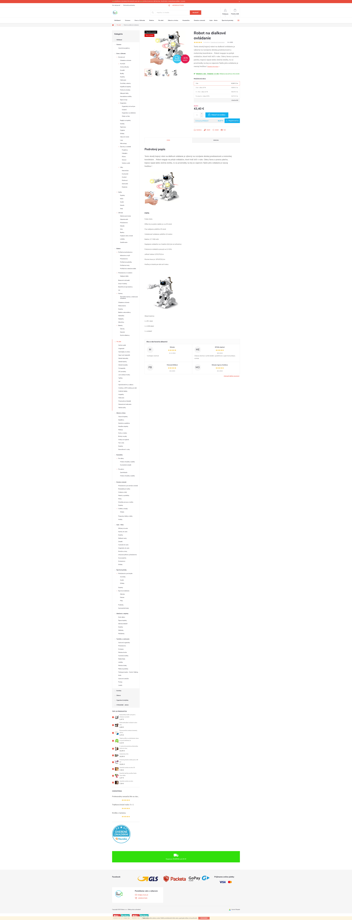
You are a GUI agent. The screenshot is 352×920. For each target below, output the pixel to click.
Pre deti (119, 342)
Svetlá (122, 202)
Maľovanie (121, 398)
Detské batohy (122, 362)
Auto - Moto (120, 525)
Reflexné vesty (122, 538)
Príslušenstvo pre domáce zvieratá (128, 486)
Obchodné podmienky (129, 5)
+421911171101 (142, 898)
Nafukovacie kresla (125, 216)
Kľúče (121, 199)
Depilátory (121, 420)
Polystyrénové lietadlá (124, 401)
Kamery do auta (122, 532)
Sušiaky (122, 124)
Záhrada (120, 213)
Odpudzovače (124, 219)
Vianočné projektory (124, 48)
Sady (121, 208)
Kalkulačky (121, 316)
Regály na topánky (125, 120)
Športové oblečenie (123, 591)
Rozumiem (204, 918)
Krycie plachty (122, 558)
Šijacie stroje (123, 100)
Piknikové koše (122, 652)
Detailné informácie (212, 66)
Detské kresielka (123, 365)
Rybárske (124, 187)
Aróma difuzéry (124, 67)
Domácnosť (121, 57)
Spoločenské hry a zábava (125, 385)
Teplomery (123, 127)
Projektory (125, 150)
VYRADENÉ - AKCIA (122, 705)
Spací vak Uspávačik (124, 355)
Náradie (122, 226)
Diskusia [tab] (216, 140)
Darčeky (118, 691)
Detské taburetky (123, 358)
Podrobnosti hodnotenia (217, 42)
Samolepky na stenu (124, 352)
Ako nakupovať (116, 5)
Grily (121, 229)
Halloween (123, 80)
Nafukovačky (122, 407)
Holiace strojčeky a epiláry (127, 462)
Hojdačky (121, 394)
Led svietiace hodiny (124, 375)
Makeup (120, 430)
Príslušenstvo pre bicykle (125, 573)
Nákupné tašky (124, 93)
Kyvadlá (122, 70)
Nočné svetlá (122, 345)
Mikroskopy (123, 143)
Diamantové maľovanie (124, 404)
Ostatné (124, 110)
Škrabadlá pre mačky (124, 489)
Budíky (122, 73)
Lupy (121, 140)
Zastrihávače (123, 472)
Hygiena (122, 130)
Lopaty (120, 685)
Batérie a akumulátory (124, 312)
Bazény (122, 232)
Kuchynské (125, 174)
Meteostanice (122, 306)
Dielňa (120, 192)
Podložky (120, 605)
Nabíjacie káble (124, 276)
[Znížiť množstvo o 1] (201, 116)
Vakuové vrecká (124, 137)
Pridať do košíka (218, 115)
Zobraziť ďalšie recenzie (231, 376)
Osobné (124, 177)
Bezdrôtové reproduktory (125, 287)
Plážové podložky (123, 669)
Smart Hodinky (122, 284)
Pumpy (120, 682)
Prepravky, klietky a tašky (125, 516)
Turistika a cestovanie (122, 639)
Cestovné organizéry (124, 642)
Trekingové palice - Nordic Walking (128, 672)
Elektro (118, 248)
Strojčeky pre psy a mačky (125, 502)
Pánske (122, 597)
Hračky (120, 519)
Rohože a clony (122, 551)
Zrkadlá (120, 541)
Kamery (120, 293)
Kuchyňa (122, 64)
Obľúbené (119, 40)
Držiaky (122, 133)
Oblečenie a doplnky (122, 613)
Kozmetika (119, 455)
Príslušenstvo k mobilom (125, 273)
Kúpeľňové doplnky (125, 87)
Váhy (121, 167)
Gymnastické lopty (123, 608)
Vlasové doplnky (123, 416)
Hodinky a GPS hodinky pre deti (127, 388)
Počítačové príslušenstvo (125, 252)
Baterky (120, 325)
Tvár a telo (121, 443)
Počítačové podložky (126, 262)
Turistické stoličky (123, 656)
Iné (119, 290)
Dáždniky (120, 630)
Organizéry (123, 103)
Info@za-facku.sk (143, 895)
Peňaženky (121, 633)
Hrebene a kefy (122, 492)
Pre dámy (121, 458)
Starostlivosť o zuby (124, 449)
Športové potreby (121, 570)
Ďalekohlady (121, 659)
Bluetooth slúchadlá (124, 280)
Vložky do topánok (123, 440)
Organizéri (121, 348)
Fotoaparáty (121, 368)
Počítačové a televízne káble (128, 268)
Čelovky (122, 329)
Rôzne (124, 156)
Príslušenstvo (124, 223)
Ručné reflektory (125, 335)
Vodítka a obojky (123, 509)
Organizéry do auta (123, 548)
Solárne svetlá (126, 163)
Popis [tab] (168, 140)
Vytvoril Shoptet (235, 909)
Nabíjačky (121, 319)
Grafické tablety (122, 391)
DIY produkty (122, 371)
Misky (120, 499)
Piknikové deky (122, 665)
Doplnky (122, 77)
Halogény (124, 153)
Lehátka (122, 239)
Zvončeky (122, 577)
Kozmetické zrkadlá (125, 465)
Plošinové (124, 180)
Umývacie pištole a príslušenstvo (127, 555)
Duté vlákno (121, 617)
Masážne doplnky (123, 426)
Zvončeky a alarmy (125, 83)
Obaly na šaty (126, 116)
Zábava (118, 695)
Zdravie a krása (120, 413)
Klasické (122, 332)
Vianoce (118, 44)
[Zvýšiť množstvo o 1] (201, 113)
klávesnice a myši (125, 255)
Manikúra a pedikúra (124, 423)
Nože (119, 675)
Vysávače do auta (123, 545)
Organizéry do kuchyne (128, 106)
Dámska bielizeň (122, 624)
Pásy (121, 601)
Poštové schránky (125, 90)
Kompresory (121, 561)
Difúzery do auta (123, 528)
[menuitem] (117, 20)
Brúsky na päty (122, 436)
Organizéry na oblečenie (129, 113)
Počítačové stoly (124, 265)
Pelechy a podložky (123, 495)
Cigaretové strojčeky (122, 700)
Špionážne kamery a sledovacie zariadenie (129, 297)
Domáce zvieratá (121, 482)
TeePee (120, 378)
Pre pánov (121, 469)
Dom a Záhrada (121, 53)
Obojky (122, 512)
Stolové (124, 160)
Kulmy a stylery (122, 433)
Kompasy (121, 649)
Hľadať (195, 13)
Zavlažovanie (123, 242)
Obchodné (125, 184)
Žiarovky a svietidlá (125, 147)
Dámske (122, 594)
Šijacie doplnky (122, 620)
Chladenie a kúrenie (125, 60)
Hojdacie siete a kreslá (126, 236)
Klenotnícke (125, 170)
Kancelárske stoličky (126, 96)
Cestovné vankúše (123, 679)
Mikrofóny (121, 322)
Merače (122, 205)
